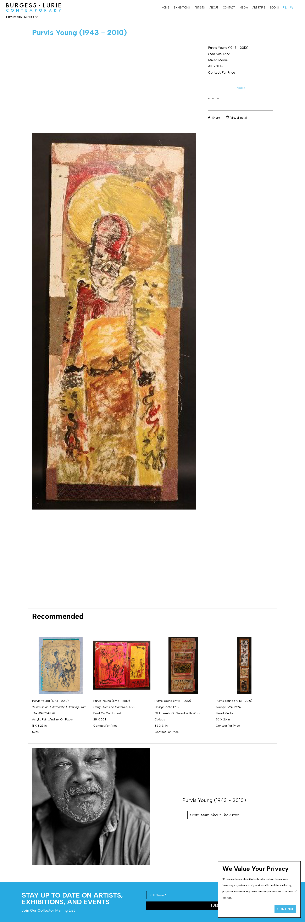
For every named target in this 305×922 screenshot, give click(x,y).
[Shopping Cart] (291, 7)
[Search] (285, 7)
